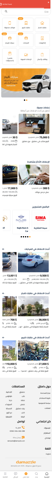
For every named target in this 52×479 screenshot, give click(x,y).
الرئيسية (46, 476)
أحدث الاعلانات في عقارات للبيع (35, 337)
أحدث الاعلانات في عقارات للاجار (35, 293)
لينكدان (47, 438)
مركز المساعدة (45, 393)
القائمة (5, 476)
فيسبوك (47, 428)
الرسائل (15, 476)
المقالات (47, 408)
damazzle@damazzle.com (16, 440)
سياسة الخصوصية (44, 403)
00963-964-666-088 (17, 431)
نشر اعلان (26, 476)
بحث (36, 476)
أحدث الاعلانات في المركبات (37, 249)
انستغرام (47, 433)
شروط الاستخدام (44, 398)
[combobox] (29, 11)
